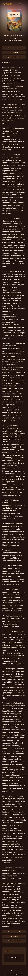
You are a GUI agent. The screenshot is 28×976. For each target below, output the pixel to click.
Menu (23, 3)
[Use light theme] (11, 970)
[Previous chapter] (8, 48)
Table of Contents (15, 57)
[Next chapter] (20, 48)
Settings (15, 52)
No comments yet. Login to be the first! (14, 958)
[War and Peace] (14, 20)
